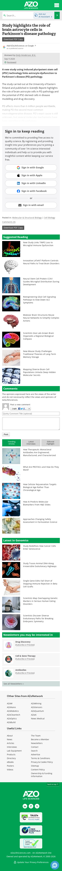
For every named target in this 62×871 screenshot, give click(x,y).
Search (34, 750)
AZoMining (36, 703)
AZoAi (33, 714)
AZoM (9, 703)
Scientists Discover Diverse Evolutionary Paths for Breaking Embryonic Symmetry (38, 618)
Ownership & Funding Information (41, 775)
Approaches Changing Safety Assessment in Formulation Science (40, 520)
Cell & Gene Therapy (25, 655)
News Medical (38, 718)
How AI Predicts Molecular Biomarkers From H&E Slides (36, 503)
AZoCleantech (13, 714)
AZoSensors (36, 707)
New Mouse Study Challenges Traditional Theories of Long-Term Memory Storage (39, 354)
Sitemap (35, 765)
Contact (34, 747)
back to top (52, 784)
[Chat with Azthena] (54, 865)
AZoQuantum (37, 711)
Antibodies (20, 670)
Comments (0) (8, 222)
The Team (36, 735)
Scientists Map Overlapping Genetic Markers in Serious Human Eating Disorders (40, 601)
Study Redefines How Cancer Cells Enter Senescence (39, 547)
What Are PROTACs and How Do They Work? (41, 468)
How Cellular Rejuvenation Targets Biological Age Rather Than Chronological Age (39, 487)
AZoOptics (12, 718)
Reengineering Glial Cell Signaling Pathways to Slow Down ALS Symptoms (39, 299)
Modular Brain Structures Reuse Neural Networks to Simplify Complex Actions (41, 318)
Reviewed (11, 62)
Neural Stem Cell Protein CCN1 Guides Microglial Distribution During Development (41, 281)
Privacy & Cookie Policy (42, 762)
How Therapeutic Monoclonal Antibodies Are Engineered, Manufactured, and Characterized (39, 452)
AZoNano (11, 707)
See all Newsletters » (14, 683)
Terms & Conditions (40, 758)
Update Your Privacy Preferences (32, 862)
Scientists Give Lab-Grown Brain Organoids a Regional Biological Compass (38, 336)
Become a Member (40, 739)
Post (6, 434)
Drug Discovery (22, 641)
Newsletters (37, 743)
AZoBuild (11, 722)
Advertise (35, 754)
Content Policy (38, 769)
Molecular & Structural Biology (27, 217)
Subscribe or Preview (25, 644)
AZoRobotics (13, 711)
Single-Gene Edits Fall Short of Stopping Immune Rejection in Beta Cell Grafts (40, 583)
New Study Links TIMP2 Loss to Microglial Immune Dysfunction (38, 244)
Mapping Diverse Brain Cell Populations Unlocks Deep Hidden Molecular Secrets (39, 372)
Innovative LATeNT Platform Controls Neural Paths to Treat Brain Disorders (41, 262)
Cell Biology (49, 217)
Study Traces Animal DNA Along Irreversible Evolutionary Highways (40, 565)
